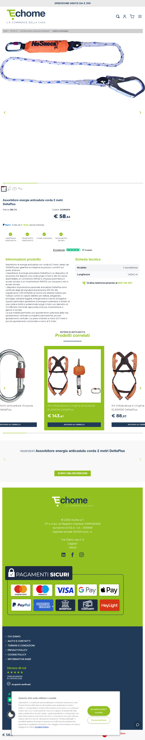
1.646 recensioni (15, 676)
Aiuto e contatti (18, 641)
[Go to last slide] (4, 112)
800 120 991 (125, 283)
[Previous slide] (4, 459)
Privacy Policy (16, 650)
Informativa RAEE (18, 659)
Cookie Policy (15, 654)
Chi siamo (13, 636)
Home (5, 31)
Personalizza (98, 720)
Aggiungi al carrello (74, 425)
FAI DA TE (14, 31)
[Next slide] (140, 112)
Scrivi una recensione (72, 473)
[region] (65, 713)
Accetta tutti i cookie (99, 711)
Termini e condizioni (20, 645)
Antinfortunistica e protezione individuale (35, 31)
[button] (4, 189)
